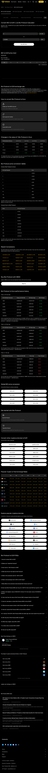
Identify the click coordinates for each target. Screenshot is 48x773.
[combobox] (42, 34)
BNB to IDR (35, 487)
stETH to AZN (12, 502)
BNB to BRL (18, 487)
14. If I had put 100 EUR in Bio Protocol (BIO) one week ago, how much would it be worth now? (22, 613)
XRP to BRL (18, 490)
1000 (3, 197)
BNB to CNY (23, 487)
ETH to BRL (18, 481)
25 (3, 188)
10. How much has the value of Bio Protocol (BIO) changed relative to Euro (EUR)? (20, 597)
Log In (36, 1)
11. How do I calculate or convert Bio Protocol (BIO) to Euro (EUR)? (16, 601)
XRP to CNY (23, 490)
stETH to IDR (35, 502)
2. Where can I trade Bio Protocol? (9, 563)
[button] (14, 1)
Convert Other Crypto (14, 17)
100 (3, 194)
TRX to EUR (29, 499)
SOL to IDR (35, 496)
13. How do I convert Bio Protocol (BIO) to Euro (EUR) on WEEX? (15, 609)
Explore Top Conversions (37, 17)
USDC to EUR (29, 493)
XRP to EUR (29, 490)
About (3, 749)
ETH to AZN (12, 481)
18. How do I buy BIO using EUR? (8, 629)
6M (30, 62)
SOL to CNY (23, 496)
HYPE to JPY (40, 506)
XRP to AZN (12, 490)
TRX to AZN (12, 499)
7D (10, 62)
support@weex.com (12, 768)
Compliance (5, 751)
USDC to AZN (12, 493)
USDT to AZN (12, 484)
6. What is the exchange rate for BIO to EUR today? (13, 579)
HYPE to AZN (12, 506)
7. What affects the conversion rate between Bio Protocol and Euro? (16, 583)
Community (5, 739)
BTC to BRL (18, 478)
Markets (20, 1)
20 (3, 220)
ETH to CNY (23, 481)
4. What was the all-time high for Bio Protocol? (12, 571)
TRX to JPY (40, 499)
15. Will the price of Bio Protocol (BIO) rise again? (12, 617)
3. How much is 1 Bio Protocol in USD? (10, 567)
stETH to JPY (40, 502)
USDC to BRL (18, 493)
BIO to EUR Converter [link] (18, 7)
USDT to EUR (29, 484)
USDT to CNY (23, 484)
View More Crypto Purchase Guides (24, 678)
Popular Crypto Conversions (26, 17)
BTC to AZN (12, 478)
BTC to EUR (29, 478)
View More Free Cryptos (24, 648)
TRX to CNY (23, 499)
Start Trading (6, 17)
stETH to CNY (23, 502)
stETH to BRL (18, 502)
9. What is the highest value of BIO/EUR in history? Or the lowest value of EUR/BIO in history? (21, 592)
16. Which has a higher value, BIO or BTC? (10, 621)
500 (3, 232)
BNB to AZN (12, 487)
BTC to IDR (35, 478)
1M (17, 62)
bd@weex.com (14, 766)
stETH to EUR (29, 502)
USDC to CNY (23, 493)
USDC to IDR (35, 493)
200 (3, 229)
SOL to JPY (40, 496)
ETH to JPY (40, 481)
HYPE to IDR (35, 506)
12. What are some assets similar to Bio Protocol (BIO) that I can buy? (17, 605)
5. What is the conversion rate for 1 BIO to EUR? (12, 575)
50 (3, 191)
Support (4, 756)
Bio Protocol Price (8, 7)
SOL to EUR (29, 496)
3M (24, 62)
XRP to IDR (35, 490)
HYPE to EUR (29, 506)
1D (4, 62)
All (43, 62)
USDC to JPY (40, 493)
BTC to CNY (23, 478)
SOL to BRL (18, 496)
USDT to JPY (40, 484)
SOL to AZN (12, 496)
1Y (36, 62)
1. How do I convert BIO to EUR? (8, 559)
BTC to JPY (40, 478)
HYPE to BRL (18, 506)
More (3, 754)
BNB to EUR (29, 487)
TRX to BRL (18, 499)
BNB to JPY (40, 487)
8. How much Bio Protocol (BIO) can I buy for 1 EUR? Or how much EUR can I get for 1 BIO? (22, 587)
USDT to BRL (18, 484)
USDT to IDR (35, 484)
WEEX (2, 7)
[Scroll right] (29, 1)
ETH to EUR (29, 481)
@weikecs (12, 760)
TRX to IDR (35, 499)
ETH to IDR (35, 481)
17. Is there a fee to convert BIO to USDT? (10, 625)
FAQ (45, 17)
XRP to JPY (40, 490)
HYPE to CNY (23, 506)
